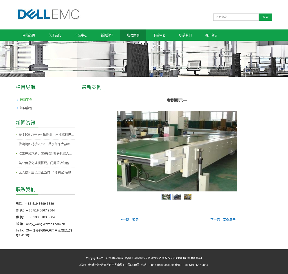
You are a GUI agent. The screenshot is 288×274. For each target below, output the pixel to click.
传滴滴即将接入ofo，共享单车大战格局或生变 (51, 144)
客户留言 (211, 35)
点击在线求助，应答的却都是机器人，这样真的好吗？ (56, 153)
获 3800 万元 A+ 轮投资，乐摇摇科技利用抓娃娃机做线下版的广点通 (67, 134)
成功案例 (133, 35)
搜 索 (265, 17)
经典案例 (26, 108)
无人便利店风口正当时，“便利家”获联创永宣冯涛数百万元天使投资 (65, 172)
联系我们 (185, 35)
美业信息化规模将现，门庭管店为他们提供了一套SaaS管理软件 (63, 163)
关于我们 (55, 35)
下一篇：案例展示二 (224, 220)
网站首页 (28, 35)
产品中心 (81, 35)
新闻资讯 (107, 35)
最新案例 (26, 99)
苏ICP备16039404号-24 (187, 258)
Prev (122, 151)
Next (231, 151)
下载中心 (159, 35)
